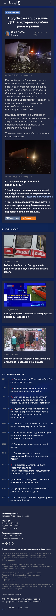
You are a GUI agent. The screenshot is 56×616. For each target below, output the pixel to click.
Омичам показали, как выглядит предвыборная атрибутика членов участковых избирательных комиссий (30, 400)
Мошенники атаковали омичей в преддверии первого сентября (28, 389)
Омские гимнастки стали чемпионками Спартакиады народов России (29, 456)
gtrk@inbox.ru (11, 528)
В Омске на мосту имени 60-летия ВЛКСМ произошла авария (29, 481)
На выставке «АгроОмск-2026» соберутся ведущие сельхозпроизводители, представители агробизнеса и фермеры (30, 469)
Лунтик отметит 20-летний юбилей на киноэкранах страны (31, 380)
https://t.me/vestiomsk (39, 196)
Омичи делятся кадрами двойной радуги (29, 445)
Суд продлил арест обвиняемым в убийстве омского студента (29, 490)
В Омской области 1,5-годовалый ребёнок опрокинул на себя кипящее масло (26, 268)
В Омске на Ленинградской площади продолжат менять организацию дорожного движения (31, 435)
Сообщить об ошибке (11, 594)
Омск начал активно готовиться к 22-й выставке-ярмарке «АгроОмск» (31, 425)
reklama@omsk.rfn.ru (14, 538)
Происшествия (12, 12)
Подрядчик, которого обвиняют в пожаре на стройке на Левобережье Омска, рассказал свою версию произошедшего (29, 413)
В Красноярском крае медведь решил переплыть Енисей (31, 499)
